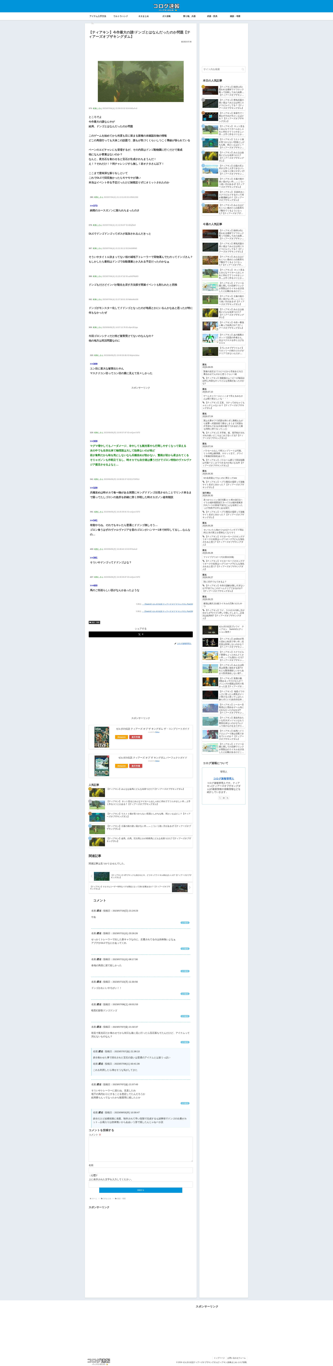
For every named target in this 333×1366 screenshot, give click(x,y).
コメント (95, 1134)
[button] (243, 69)
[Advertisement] (141, 51)
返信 (186, 923)
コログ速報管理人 (223, 778)
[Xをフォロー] (220, 797)
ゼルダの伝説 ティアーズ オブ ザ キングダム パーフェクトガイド (152, 757)
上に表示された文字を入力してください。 (111, 1179)
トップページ (219, 1358)
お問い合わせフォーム (237, 1358)
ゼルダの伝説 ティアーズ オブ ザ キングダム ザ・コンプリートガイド (153, 729)
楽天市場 (136, 737)
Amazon (121, 737)
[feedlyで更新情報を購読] (223, 797)
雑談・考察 (95, 622)
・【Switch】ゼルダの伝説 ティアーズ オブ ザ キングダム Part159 (167, 611)
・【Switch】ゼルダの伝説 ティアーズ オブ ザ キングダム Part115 (167, 604)
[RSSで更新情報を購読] (227, 797)
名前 (91, 1165)
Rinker (157, 732)
